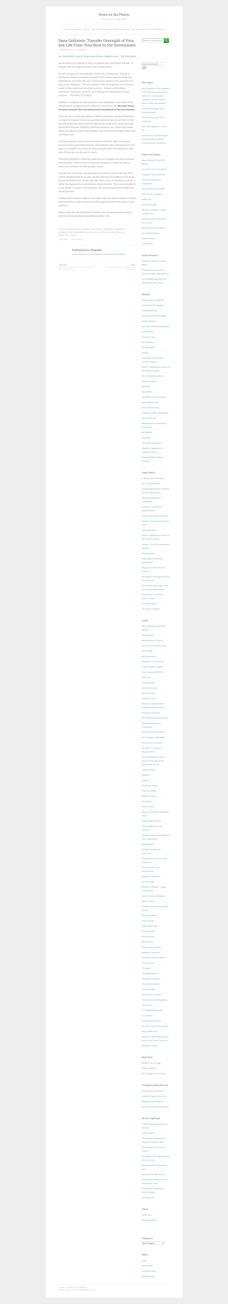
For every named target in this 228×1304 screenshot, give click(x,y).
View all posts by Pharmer (115, 254)
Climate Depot (148, 682)
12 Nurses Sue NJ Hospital (153, 478)
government (79, 232)
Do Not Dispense (149, 321)
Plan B (73, 235)
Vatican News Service (151, 1021)
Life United (147, 801)
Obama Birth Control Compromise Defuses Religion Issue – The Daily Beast (99, 56)
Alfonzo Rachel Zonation (152, 640)
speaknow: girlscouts (151, 952)
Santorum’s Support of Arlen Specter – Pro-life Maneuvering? (120, 267)
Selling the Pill (148, 936)
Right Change (148, 921)
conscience (108, 229)
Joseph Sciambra (149, 381)
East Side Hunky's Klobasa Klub (155, 326)
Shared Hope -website (151, 947)
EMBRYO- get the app (151, 1063)
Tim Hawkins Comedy (151, 994)
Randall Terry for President (153, 228)
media (86, 29)
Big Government (149, 656)
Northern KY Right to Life (153, 1174)
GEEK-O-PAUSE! (149, 1068)
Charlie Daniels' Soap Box (153, 300)
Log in (144, 1260)
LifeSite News (148, 553)
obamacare (63, 235)
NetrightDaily (148, 844)
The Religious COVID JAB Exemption (148, 29)
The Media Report (149, 603)
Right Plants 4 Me (149, 926)
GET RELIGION (148, 347)
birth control (83, 229)
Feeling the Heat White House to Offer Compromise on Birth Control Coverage (76, 267)
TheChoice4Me (148, 989)
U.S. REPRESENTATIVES (152, 1010)
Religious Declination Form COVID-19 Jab (111, 29)
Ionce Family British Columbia (155, 1107)
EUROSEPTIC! (148, 331)
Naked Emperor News (151, 821)
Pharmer (81, 50)
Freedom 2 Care (149, 337)
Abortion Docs (148, 635)
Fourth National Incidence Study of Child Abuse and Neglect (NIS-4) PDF (153, 761)
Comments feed (149, 1271)
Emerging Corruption (151, 712)
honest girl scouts (150, 785)
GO (144, 67)
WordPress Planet (149, 1045)
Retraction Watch (149, 915)
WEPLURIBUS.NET (150, 1031)
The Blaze (146, 438)
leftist (101, 232)
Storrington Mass (149, 1220)
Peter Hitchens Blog (150, 407)
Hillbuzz (145, 353)
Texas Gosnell (148, 963)
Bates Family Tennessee (153, 1091)
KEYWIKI (146, 386)
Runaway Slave (148, 931)
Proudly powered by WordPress (72, 1287)
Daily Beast (63, 239)
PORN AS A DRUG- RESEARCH (155, 413)
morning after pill (115, 232)
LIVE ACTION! (148, 806)
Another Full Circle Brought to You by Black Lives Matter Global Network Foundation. (155, 139)
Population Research (151, 876)
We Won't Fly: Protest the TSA (155, 1026)
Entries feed (147, 1265)
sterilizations (76, 239)
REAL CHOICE (148, 901)
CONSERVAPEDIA (149, 310)
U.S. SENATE (147, 1015)
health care (91, 232)
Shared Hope (147, 942)
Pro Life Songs (148, 882)
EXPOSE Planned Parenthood (154, 718)
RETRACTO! (147, 432)
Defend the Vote (149, 698)
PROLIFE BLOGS (149, 418)
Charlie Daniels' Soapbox (152, 305)
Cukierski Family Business (153, 174)
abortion (72, 229)
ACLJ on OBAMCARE (151, 483)
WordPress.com (88, 1290)
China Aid (146, 677)
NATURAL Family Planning (154, 397)
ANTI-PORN (147, 651)
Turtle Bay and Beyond (152, 443)
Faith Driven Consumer (152, 194)
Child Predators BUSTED (152, 672)
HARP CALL (147, 199)
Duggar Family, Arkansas (152, 1101)
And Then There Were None (154, 169)
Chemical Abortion (72, 29)
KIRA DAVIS (147, 392)
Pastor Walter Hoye (150, 402)
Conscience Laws (149, 688)
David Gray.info (148, 693)
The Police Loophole (151, 609)
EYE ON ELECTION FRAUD (153, 732)
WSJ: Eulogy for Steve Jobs (153, 1073)
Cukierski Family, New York (154, 1096)
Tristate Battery (149, 238)
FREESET (146, 775)
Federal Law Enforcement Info (155, 516)
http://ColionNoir (149, 530)
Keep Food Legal (149, 204)
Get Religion (147, 342)
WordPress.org (148, 1276)
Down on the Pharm (114, 14)
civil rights (96, 229)
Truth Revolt (147, 243)
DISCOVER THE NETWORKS (154, 316)
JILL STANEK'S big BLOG (152, 376)
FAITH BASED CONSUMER (153, 189)
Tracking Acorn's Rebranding (154, 1000)
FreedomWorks (148, 770)
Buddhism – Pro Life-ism (153, 661)
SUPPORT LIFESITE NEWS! (153, 957)
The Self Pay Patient (151, 233)
